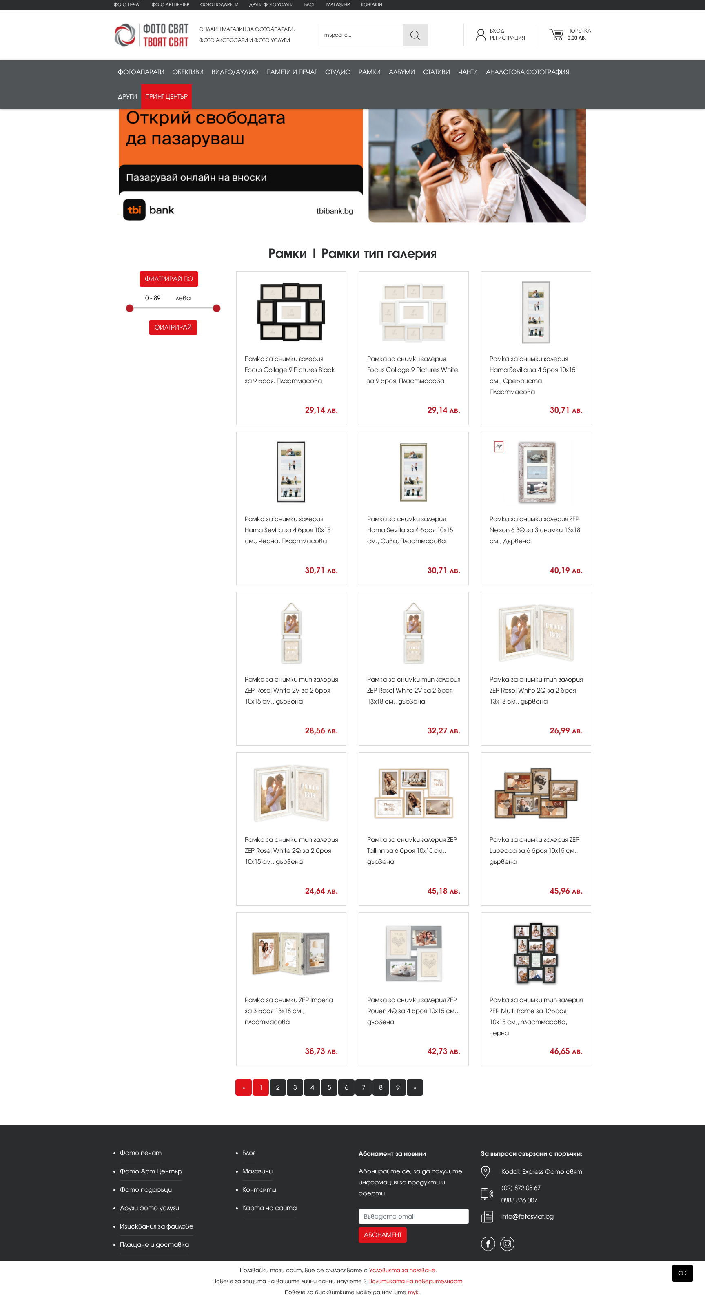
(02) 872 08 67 (521, 1187)
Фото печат (127, 4)
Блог (309, 4)
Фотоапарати (141, 72)
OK (682, 1273)
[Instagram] (507, 1244)
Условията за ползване (402, 1270)
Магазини (338, 4)
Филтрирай (173, 327)
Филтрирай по (169, 278)
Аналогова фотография (528, 72)
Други (127, 96)
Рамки (370, 72)
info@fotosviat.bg (527, 1216)
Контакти (371, 4)
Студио (337, 72)
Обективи (188, 72)
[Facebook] (488, 1244)
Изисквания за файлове (156, 1226)
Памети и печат (291, 72)
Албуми (402, 72)
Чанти (468, 72)
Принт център (166, 96)
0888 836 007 (519, 1200)
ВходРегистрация (507, 34)
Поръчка (579, 34)
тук (413, 1292)
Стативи (436, 72)
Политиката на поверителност (415, 1281)
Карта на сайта (269, 1207)
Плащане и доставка (154, 1244)
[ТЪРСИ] (415, 35)
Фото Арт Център (170, 4)
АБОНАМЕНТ (382, 1234)
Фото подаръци (219, 4)
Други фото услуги (271, 4)
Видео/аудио (235, 72)
